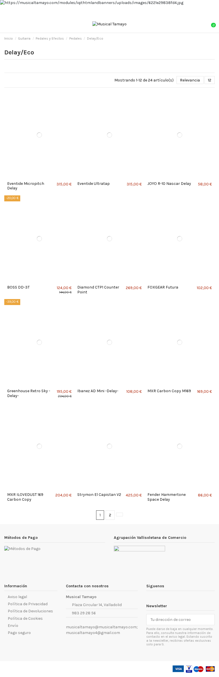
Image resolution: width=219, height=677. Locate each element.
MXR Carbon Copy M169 (169, 390)
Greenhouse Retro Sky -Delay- (28, 393)
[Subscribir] (210, 619)
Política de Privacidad (28, 604)
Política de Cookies (25, 618)
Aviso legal (17, 596)
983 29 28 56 (84, 613)
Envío (13, 625)
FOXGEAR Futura (162, 287)
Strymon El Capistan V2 (99, 494)
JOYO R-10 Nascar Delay (169, 183)
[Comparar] (37, 176)
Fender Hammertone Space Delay (166, 497)
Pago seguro (19, 632)
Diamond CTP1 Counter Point (98, 289)
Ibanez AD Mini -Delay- (97, 390)
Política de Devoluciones (30, 611)
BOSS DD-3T (18, 287)
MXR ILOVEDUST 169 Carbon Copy (25, 497)
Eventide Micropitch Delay (25, 186)
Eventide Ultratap (93, 183)
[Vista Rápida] (40, 176)
